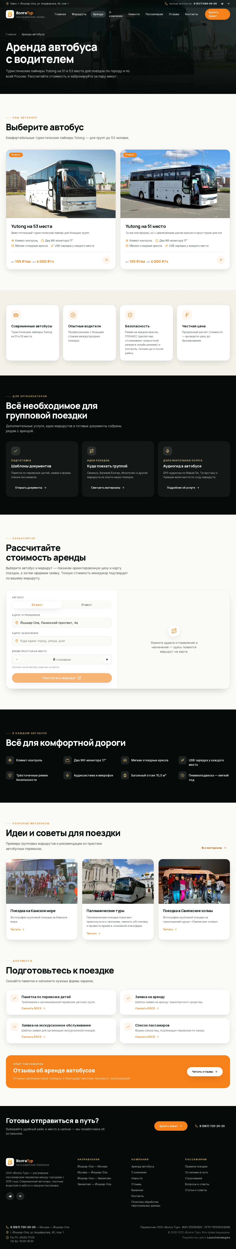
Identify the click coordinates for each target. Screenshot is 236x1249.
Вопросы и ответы (197, 1184)
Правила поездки (196, 1166)
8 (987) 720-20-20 (212, 1126)
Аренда (98, 14)
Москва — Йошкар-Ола (92, 1172)
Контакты (191, 14)
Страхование (193, 1178)
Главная (60, 14)
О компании (116, 14)
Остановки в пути (196, 1172)
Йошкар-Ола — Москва (92, 1166)
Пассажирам (154, 14)
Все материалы (212, 847)
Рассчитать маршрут (59, 678)
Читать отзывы (202, 1071)
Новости (134, 14)
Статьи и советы (196, 1190)
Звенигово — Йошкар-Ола (94, 1184)
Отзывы (174, 14)
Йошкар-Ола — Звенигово (94, 1178)
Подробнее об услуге (181, 487)
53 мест (37, 604)
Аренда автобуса (142, 1166)
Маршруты (79, 14)
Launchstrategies (218, 1237)
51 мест (86, 604)
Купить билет (213, 14)
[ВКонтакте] (228, 3)
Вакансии (137, 1190)
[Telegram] (222, 3)
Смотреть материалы (105, 487)
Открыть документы (28, 487)
